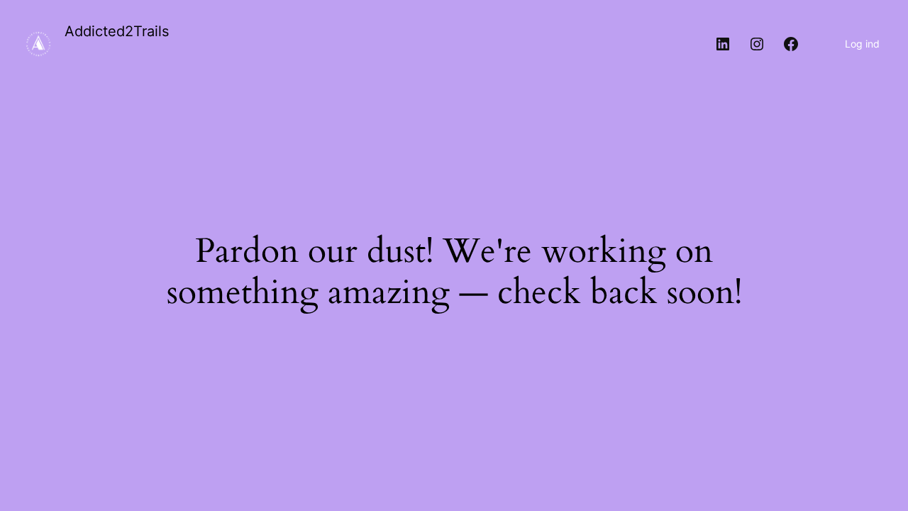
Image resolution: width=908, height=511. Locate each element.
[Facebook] (790, 44)
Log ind (862, 44)
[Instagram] (756, 44)
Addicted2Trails (117, 31)
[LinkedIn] (722, 44)
